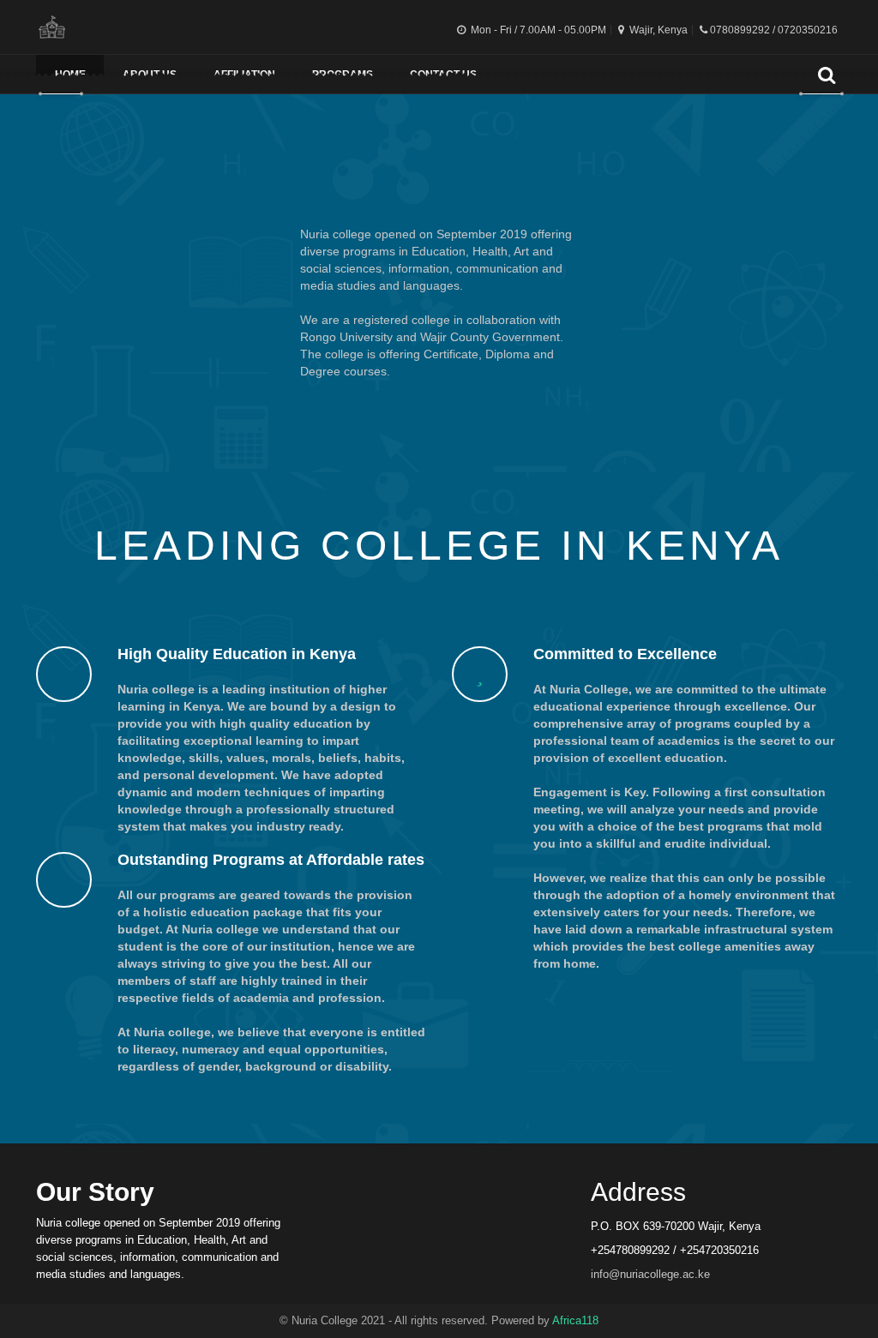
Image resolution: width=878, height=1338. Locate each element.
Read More (439, 434)
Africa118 (575, 1320)
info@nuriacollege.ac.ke (650, 1274)
